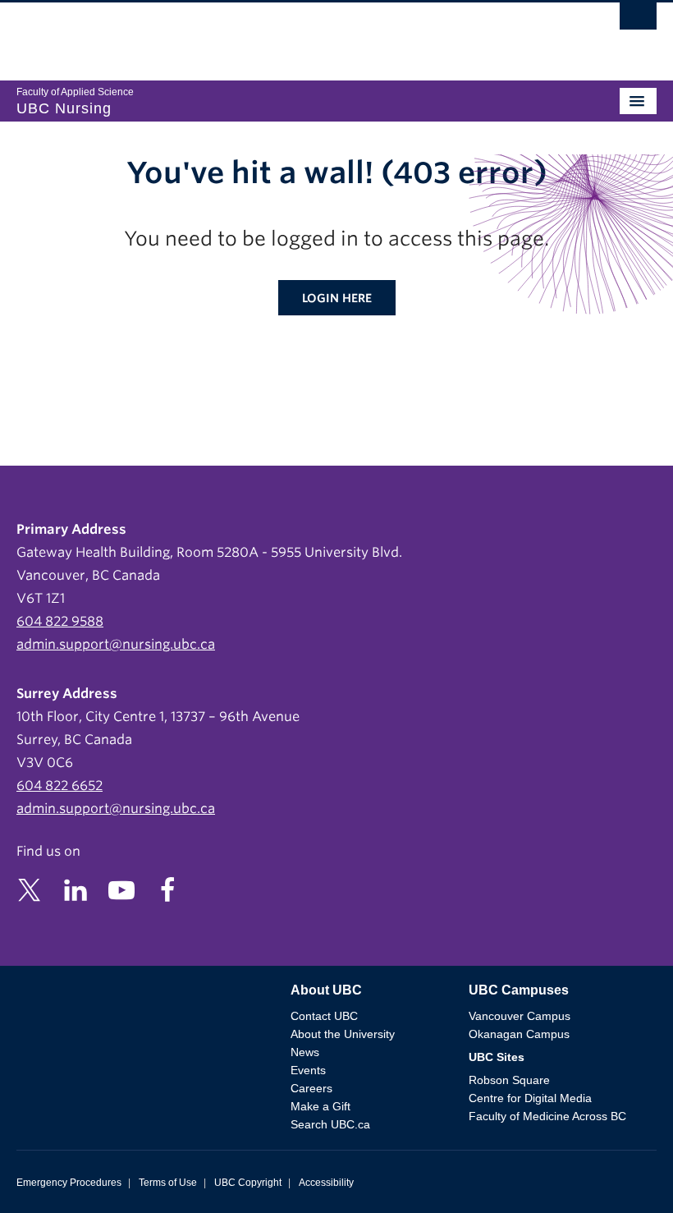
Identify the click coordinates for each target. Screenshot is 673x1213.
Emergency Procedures (68, 1182)
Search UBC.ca (330, 1124)
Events (308, 1070)
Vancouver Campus (519, 1015)
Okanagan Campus (519, 1034)
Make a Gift (320, 1106)
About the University (343, 1034)
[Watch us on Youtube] (121, 889)
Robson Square (509, 1080)
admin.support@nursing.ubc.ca (115, 644)
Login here (337, 298)
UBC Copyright (248, 1182)
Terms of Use (168, 1182)
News (305, 1052)
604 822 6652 (59, 785)
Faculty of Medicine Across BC (547, 1116)
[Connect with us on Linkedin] (75, 889)
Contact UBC (324, 1015)
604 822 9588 (59, 621)
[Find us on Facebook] (167, 889)
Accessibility (326, 1182)
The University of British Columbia (240, 33)
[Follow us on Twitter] (29, 889)
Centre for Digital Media (530, 1098)
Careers (311, 1088)
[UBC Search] (638, 20)
